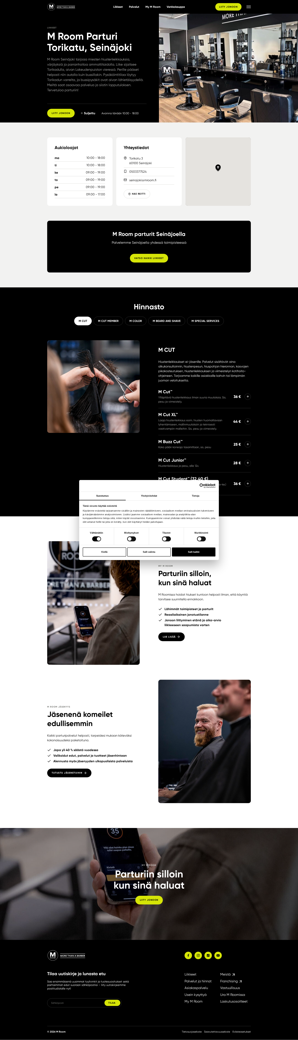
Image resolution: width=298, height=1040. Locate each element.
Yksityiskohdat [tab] (149, 495)
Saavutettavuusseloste (217, 1031)
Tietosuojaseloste (192, 1031)
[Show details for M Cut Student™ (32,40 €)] (248, 484)
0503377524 (138, 171)
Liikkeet (118, 7)
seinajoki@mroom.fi (142, 180)
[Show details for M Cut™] (248, 397)
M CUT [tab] (83, 321)
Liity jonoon (228, 6)
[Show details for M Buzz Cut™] (248, 444)
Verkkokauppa (176, 7)
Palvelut (134, 7)
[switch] (131, 538)
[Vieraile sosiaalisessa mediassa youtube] (218, 955)
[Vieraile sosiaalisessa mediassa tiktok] (208, 955)
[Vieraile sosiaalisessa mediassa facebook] (188, 955)
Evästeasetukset (242, 1031)
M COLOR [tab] (135, 321)
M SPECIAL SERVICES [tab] (205, 321)
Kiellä (104, 552)
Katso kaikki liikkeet (149, 258)
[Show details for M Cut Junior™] (248, 463)
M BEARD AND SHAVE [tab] (167, 321)
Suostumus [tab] (102, 495)
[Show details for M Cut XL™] (248, 421)
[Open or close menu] (248, 7)
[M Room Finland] (79, 7)
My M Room (152, 7)
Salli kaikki (193, 552)
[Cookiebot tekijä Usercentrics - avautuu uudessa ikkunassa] (201, 485)
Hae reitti (139, 193)
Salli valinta (149, 552)
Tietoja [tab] (195, 495)
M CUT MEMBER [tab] (108, 321)
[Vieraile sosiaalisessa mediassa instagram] (198, 955)
